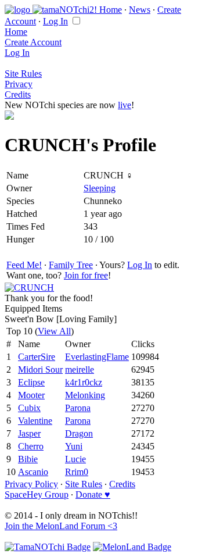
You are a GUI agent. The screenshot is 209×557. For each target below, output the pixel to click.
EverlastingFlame (97, 357)
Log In (55, 21)
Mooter (31, 395)
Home (110, 10)
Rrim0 (76, 472)
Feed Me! (24, 265)
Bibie (28, 459)
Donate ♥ (92, 494)
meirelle (79, 369)
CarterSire (36, 357)
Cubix (29, 408)
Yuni (73, 446)
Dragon (79, 433)
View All (54, 331)
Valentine (35, 421)
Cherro (31, 446)
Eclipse (31, 382)
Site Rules (23, 73)
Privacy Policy (31, 484)
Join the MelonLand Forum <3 (61, 526)
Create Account (33, 42)
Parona (78, 408)
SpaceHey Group (37, 494)
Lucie (75, 459)
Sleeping (100, 188)
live (124, 105)
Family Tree (71, 265)
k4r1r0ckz (83, 382)
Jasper (29, 433)
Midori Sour (40, 369)
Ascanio (33, 472)
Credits (18, 94)
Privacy (19, 84)
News (139, 10)
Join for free (86, 275)
